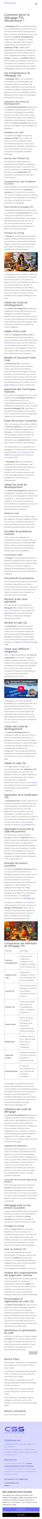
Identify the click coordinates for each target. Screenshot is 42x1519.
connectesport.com (11, 1483)
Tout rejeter (21, 1515)
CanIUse (7, 343)
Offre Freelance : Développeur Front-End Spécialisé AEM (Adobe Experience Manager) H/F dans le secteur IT (20, 1382)
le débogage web (28, 898)
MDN (31, 671)
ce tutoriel (24, 452)
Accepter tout (21, 1509)
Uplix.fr (7, 1485)
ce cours (15, 377)
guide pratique (9, 385)
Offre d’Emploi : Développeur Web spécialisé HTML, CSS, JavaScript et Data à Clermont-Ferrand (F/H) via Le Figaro (20, 1374)
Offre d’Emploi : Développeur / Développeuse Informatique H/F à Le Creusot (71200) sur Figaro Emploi (20, 1365)
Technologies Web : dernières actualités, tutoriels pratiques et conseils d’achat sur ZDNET (19, 1391)
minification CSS (29, 825)
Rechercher (33, 1353)
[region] (21, 1504)
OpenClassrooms (10, 613)
